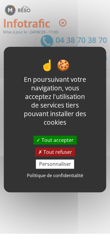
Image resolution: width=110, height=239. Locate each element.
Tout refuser (57, 152)
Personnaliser (55, 164)
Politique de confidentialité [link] (55, 175)
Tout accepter (57, 140)
